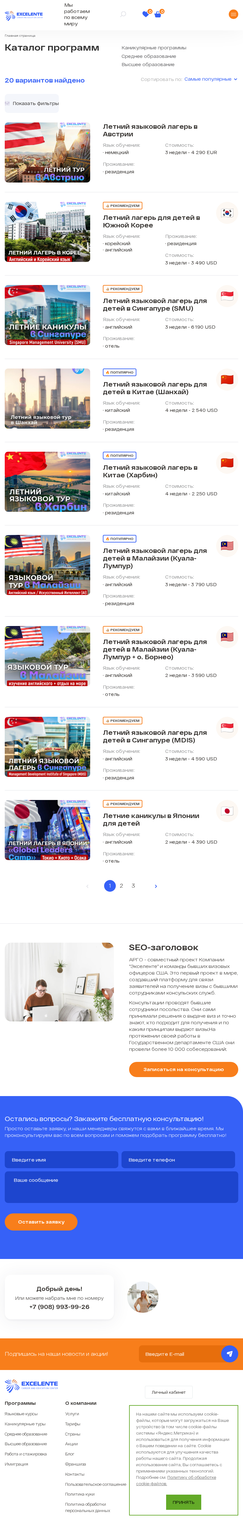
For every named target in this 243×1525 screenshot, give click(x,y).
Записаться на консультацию (183, 1069)
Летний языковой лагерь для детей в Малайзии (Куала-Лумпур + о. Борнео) (155, 649)
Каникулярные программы (154, 47)
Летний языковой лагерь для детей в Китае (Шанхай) (155, 387)
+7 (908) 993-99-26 (59, 1307)
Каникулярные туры (25, 1424)
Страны (72, 1434)
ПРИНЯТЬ (184, 1502)
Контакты (74, 1474)
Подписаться (229, 1353)
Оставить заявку (41, 1221)
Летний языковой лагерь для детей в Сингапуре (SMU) (155, 304)
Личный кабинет (169, 1392)
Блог (69, 1454)
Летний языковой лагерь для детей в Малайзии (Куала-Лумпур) (155, 558)
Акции (71, 1443)
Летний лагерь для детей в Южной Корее (151, 221)
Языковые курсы (21, 1413)
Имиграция (16, 1464)
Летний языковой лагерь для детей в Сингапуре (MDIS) (155, 736)
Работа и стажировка (26, 1454)
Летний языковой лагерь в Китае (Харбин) (150, 471)
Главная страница (20, 35)
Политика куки (80, 1494)
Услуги (72, 1413)
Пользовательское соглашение (95, 1484)
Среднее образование (149, 56)
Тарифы (72, 1424)
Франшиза (75, 1464)
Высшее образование (148, 64)
